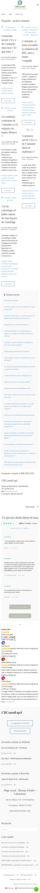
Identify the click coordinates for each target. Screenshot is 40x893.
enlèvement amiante (28, 105)
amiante (3, 59)
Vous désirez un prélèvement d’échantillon (12, 847)
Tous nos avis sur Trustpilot (20, 607)
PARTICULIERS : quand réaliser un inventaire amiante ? (16, 860)
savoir (34, 198)
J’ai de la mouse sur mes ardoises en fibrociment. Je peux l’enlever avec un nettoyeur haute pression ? (20, 453)
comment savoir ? (7, 91)
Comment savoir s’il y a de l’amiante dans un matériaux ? (29, 143)
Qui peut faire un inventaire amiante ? (16, 325)
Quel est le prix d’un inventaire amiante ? (17, 382)
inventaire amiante (28, 107)
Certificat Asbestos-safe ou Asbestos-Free (18, 375)
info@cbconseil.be (11, 491)
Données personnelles (26, 875)
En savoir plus (10, 702)
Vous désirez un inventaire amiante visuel (12, 851)
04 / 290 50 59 (8, 764)
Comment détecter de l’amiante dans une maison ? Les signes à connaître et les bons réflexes (18, 333)
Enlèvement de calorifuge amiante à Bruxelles (19, 415)
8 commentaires (30, 159)
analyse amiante (6, 88)
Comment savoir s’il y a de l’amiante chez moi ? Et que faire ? (8, 43)
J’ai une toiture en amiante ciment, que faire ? (19, 444)
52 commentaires (12, 229)
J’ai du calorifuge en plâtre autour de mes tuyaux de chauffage (9, 214)
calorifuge (4, 264)
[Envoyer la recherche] (38, 829)
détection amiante (7, 93)
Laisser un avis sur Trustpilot (20, 616)
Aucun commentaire (10, 59)
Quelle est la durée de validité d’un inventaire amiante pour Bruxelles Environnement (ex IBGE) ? (19, 435)
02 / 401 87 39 (8, 784)
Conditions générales (9, 875)
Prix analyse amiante (11, 300)
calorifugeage (13, 264)
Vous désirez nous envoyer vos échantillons (13, 842)
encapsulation (6, 269)
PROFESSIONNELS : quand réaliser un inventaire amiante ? (17, 865)
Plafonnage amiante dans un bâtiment (16, 351)
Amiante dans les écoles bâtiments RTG (17, 388)
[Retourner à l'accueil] (20, 4)
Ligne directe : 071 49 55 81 (21, 723)
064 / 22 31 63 (8, 753)
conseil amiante (6, 266)
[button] (38, 4)
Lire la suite (8, 100)
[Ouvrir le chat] (36, 889)
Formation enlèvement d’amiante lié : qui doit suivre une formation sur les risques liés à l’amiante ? (19, 406)
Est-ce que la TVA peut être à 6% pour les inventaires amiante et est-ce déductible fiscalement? (18, 424)
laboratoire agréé (7, 274)
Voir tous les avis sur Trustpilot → (20, 528)
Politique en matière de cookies (17, 879)
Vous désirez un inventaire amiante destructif (13, 856)
